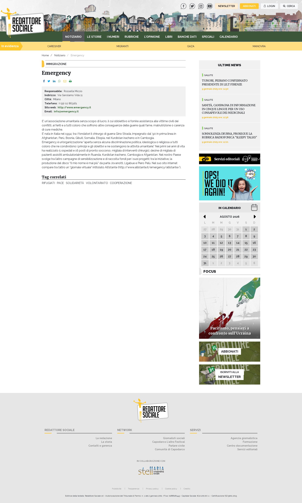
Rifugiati (48, 183)
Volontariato (97, 183)
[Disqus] (114, 234)
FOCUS (209, 271)
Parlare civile (177, 445)
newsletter (226, 6)
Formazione (250, 441)
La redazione (104, 438)
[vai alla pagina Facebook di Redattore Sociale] (184, 6)
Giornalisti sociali (174, 438)
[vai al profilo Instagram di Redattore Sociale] (201, 6)
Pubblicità (116, 488)
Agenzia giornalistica (244, 438)
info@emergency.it (66, 111)
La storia (106, 441)
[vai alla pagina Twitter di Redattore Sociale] (192, 6)
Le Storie (94, 36)
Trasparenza (133, 488)
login (271, 6)
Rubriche (132, 36)
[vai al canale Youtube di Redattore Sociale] (210, 6)
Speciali (208, 36)
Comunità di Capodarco (170, 449)
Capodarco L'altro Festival (168, 441)
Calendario (229, 36)
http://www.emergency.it (74, 107)
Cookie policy (171, 488)
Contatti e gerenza (100, 445)
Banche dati (187, 36)
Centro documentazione (242, 445)
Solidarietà (75, 183)
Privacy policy (152, 488)
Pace (60, 183)
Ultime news (229, 65)
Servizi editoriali (247, 449)
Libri (168, 36)
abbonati (249, 6)
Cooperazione (121, 183)
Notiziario (73, 36)
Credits (187, 488)
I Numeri (113, 36)
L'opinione (152, 36)
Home (45, 55)
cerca (290, 6)
